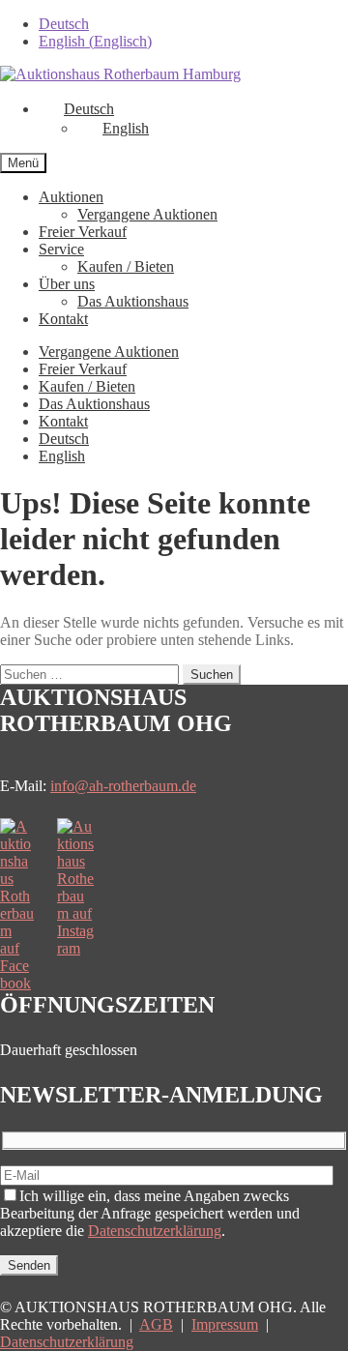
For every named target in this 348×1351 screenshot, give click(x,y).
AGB (156, 1324)
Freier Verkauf (83, 231)
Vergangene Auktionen (147, 214)
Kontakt (63, 318)
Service (61, 249)
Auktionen (71, 197)
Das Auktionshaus (132, 301)
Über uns (67, 284)
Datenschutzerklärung (154, 1230)
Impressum (224, 1324)
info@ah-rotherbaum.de (123, 786)
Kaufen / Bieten (125, 266)
